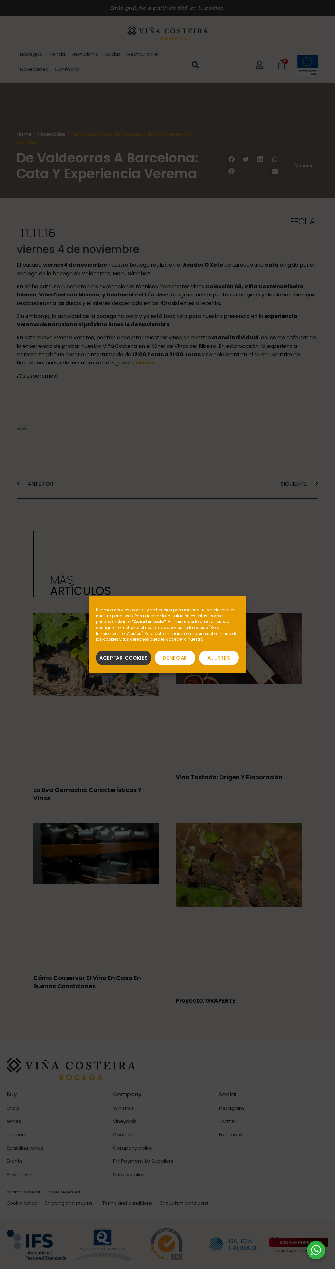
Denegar (175, 657)
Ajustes (218, 657)
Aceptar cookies (123, 657)
